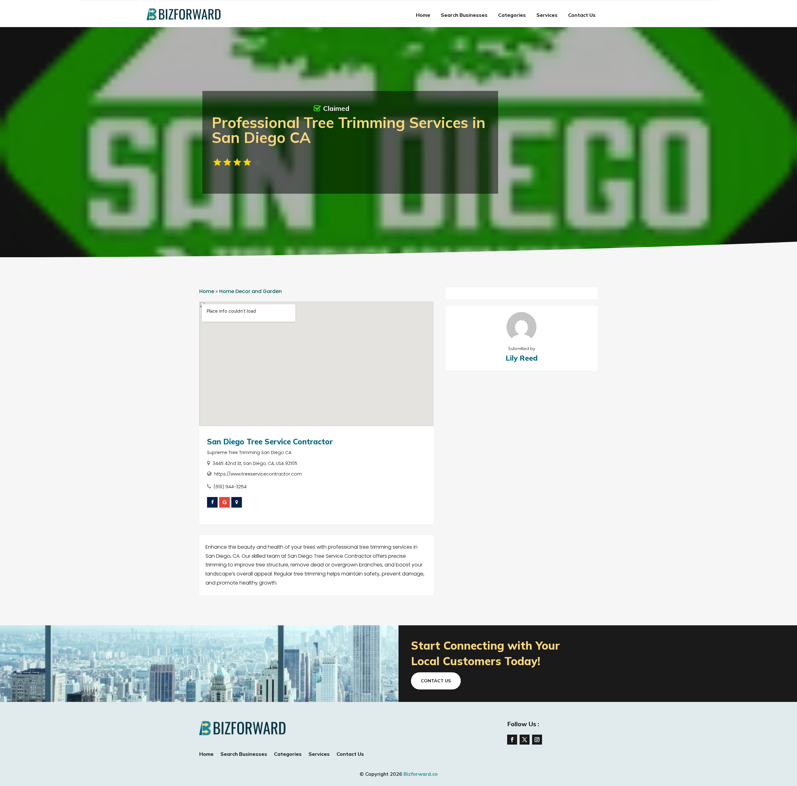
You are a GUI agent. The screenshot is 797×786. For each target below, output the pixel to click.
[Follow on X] (525, 740)
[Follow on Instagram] (537, 740)
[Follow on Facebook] (512, 740)
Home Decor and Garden (250, 291)
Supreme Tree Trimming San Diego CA (249, 452)
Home (423, 15)
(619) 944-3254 (230, 487)
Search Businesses (464, 15)
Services (547, 15)
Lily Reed (522, 357)
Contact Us (582, 15)
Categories (512, 15)
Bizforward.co (420, 774)
